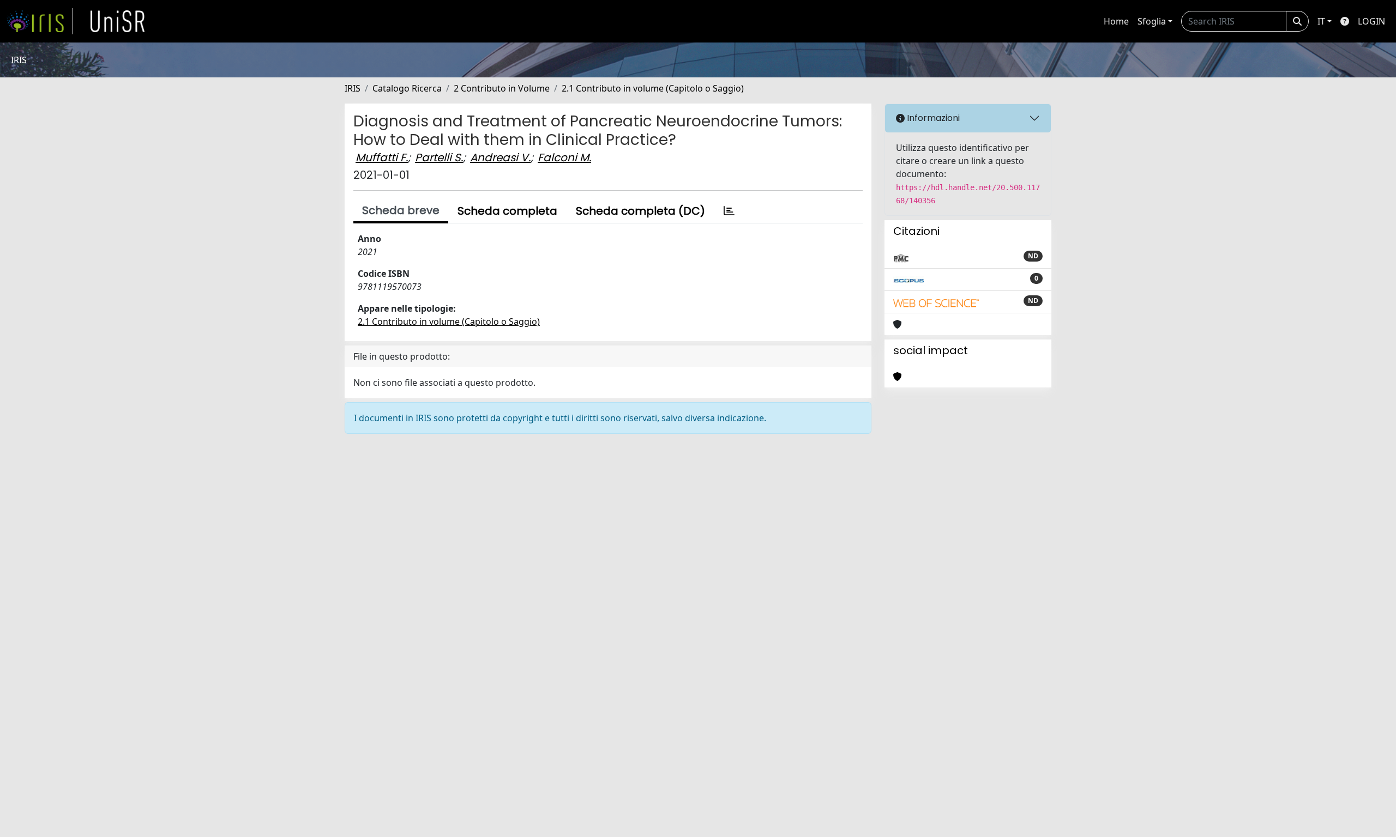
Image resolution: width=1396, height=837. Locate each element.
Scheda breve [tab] (401, 210)
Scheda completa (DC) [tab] (640, 211)
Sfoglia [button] (1152, 21)
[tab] (729, 210)
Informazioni (932, 118)
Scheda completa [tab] (507, 211)
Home (1116, 21)
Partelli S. (439, 157)
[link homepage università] (118, 21)
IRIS (352, 88)
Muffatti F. (382, 157)
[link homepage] (40, 21)
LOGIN (1371, 21)
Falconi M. (564, 157)
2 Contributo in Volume (502, 88)
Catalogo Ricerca (407, 88)
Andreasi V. (500, 157)
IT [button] (1321, 21)
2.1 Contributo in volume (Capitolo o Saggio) (653, 88)
